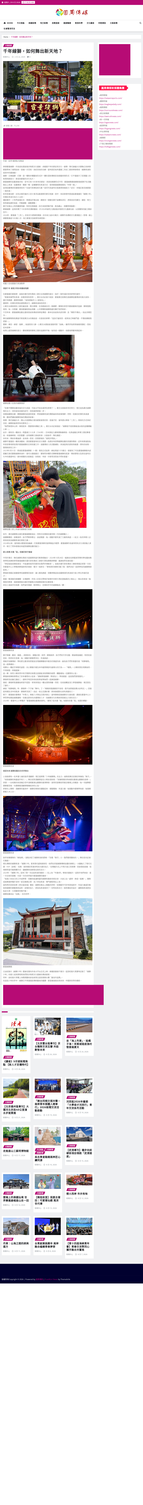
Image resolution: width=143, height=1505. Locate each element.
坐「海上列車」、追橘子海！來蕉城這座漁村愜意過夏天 (79, 1044)
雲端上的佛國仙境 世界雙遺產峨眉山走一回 (16, 1199)
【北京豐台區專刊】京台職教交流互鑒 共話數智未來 (47, 1046)
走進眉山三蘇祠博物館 (16, 1150)
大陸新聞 (114, 23)
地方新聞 (44, 23)
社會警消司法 (9, 28)
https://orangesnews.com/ (110, 140)
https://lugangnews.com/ (109, 128)
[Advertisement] (48, 144)
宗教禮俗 (102, 23)
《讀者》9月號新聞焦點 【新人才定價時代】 (16, 1063)
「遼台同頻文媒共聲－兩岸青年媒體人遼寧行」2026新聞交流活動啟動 (47, 1105)
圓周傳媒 (39, 1279)
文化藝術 (90, 23)
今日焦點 (21, 23)
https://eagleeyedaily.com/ (110, 104)
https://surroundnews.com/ (111, 110)
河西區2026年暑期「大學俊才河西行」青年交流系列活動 (79, 1104)
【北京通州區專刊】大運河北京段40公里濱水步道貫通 (16, 1109)
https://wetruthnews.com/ (110, 116)
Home (9, 23)
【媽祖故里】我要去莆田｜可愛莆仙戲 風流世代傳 (47, 1200)
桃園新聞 (32, 23)
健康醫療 (67, 23)
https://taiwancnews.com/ (110, 134)
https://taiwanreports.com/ (110, 98)
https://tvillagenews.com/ (109, 146)
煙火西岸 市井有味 (77, 1193)
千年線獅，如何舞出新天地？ (22, 37)
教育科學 (79, 23)
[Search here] (140, 23)
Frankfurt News (51, 1279)
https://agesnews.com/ (108, 122)
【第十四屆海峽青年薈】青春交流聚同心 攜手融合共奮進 (77, 1246)
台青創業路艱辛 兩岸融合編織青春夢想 (47, 1245)
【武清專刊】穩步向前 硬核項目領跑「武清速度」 (79, 1153)
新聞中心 (6, 57)
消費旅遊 (55, 23)
